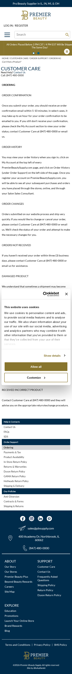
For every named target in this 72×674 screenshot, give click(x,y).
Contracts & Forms (14, 501)
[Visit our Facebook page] (22, 518)
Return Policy (45, 590)
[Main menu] (7, 35)
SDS (6, 436)
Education (10, 610)
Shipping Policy (46, 585)
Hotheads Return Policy (16, 481)
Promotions (11, 615)
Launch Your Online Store (19, 620)
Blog (7, 630)
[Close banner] (66, 294)
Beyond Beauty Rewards (18, 581)
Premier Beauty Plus (16, 576)
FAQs (6, 431)
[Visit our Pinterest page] (49, 518)
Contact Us (19, 72)
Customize (34, 377)
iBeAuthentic (39, 668)
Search (67, 35)
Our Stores (11, 571)
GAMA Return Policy (15, 476)
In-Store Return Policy (15, 461)
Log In (8, 25)
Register (21, 25)
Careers (9, 586)
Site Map (10, 591)
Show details (52, 355)
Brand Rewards (13, 625)
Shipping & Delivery (14, 485)
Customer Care (46, 566)
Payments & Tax (12, 452)
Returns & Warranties (15, 466)
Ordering (8, 447)
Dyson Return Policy (14, 471)
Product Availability (14, 457)
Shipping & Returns (14, 506)
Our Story (10, 566)
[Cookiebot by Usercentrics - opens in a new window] (44, 294)
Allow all (36, 366)
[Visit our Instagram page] (31, 518)
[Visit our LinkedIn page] (40, 518)
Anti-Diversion (11, 496)
